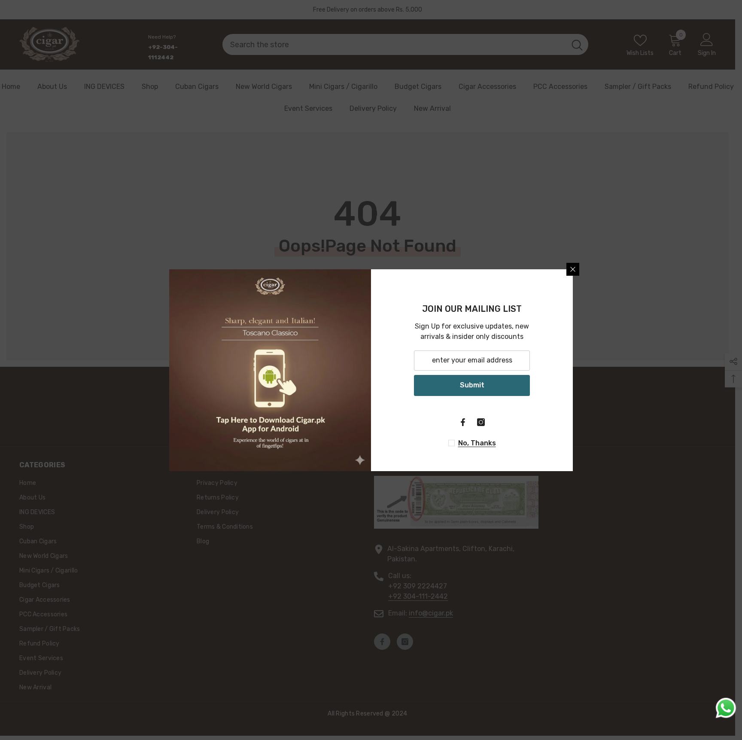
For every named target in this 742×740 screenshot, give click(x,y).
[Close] (572, 269)
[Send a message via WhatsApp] (726, 708)
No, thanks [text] (477, 443)
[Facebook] (463, 422)
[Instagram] (481, 422)
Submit (472, 385)
